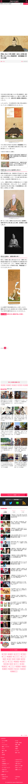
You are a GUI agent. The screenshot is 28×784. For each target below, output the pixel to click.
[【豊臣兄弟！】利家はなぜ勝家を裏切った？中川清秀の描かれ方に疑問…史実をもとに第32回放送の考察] (5, 558)
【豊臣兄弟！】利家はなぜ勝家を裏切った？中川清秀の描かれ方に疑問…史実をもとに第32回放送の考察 (19, 556)
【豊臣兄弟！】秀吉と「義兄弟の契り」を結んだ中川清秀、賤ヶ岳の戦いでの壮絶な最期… (19, 596)
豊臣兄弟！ (5, 666)
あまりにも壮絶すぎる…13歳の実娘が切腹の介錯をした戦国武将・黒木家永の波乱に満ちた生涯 (7, 418)
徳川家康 (6, 664)
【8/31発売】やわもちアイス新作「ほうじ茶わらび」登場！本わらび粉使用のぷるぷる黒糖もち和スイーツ (19, 589)
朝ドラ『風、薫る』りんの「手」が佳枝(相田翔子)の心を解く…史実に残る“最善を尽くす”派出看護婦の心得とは (19, 636)
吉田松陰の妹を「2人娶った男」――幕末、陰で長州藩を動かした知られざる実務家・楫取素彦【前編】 (19, 610)
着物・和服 (17, 744)
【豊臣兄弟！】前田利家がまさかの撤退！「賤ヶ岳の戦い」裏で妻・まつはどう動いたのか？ (19, 583)
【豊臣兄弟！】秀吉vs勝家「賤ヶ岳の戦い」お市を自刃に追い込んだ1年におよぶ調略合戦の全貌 (19, 516)
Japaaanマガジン (18, 759)
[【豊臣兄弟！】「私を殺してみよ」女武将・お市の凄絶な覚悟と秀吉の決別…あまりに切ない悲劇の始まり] (5, 578)
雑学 (5, 659)
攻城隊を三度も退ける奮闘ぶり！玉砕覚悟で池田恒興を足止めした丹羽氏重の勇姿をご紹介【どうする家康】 (20, 465)
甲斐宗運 (20, 385)
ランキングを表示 (13, 650)
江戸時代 (5, 654)
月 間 (23, 511)
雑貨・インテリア (5, 746)
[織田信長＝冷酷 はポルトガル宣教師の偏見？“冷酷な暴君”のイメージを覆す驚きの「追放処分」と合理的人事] (5, 618)
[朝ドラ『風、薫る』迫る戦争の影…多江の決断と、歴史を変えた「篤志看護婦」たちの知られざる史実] (5, 524)
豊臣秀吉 (19, 666)
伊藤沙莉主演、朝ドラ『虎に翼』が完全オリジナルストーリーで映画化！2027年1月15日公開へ (19, 542)
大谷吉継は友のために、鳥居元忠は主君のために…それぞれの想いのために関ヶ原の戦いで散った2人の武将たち (18, 164)
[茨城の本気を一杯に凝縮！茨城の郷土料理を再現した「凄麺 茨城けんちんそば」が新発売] (5, 645)
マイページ (4, 765)
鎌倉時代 (5, 669)
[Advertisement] (14, 20)
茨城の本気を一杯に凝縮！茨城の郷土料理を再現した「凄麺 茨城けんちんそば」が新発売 (19, 643)
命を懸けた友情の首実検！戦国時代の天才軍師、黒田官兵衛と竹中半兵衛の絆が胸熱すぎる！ (18, 156)
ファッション (4, 744)
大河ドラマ (17, 654)
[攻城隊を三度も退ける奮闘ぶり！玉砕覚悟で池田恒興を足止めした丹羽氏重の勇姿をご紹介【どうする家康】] (20, 458)
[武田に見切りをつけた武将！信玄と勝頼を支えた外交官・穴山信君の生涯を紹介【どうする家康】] (7, 395)
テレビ (5, 661)
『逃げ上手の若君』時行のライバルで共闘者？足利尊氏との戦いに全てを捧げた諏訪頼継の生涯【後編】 (19, 563)
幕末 (14, 659)
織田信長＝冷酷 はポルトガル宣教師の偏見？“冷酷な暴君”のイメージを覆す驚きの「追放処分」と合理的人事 (19, 616)
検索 (27, 1)
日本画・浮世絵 (18, 742)
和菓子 (16, 748)
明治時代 (23, 661)
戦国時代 (9, 385)
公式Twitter (10, 503)
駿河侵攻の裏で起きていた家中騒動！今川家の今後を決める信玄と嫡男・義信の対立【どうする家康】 (20, 449)
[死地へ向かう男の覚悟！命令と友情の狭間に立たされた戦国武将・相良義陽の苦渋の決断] (14, 44)
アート (3, 742)
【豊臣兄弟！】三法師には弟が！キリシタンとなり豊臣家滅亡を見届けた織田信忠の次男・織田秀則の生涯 (19, 529)
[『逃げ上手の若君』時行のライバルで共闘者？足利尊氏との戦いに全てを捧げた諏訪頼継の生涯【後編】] (5, 564)
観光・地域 (4, 750)
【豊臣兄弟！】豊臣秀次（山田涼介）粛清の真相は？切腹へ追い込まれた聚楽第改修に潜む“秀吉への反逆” (19, 569)
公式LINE (17, 503)
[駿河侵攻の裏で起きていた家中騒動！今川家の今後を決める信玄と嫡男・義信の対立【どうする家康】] (20, 442)
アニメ (4, 656)
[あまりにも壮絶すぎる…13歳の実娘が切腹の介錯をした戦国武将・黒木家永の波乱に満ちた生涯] (7, 411)
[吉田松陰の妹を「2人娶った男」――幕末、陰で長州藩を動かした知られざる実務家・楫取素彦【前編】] (5, 611)
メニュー (1, 1)
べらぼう (11, 661)
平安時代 (24, 654)
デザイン (17, 664)
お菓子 (9, 659)
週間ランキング (18, 769)
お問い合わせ (18, 763)
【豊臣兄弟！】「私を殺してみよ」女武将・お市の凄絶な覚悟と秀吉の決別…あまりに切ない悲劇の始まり (19, 576)
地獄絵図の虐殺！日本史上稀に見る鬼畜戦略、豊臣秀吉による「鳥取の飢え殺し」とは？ (7, 449)
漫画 (19, 659)
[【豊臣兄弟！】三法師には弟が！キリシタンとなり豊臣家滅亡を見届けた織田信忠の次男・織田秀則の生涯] (5, 531)
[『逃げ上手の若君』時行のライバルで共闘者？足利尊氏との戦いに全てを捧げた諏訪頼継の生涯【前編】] (5, 537)
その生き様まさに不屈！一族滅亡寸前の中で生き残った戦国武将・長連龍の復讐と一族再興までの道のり (20, 418)
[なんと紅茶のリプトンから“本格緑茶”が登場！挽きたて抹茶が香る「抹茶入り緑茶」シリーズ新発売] (5, 605)
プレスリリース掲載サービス (13, 495)
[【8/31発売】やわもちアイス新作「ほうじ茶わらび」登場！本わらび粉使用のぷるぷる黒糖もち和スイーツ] (5, 591)
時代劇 (23, 659)
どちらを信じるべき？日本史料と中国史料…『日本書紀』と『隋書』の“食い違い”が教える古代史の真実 (19, 623)
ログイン (21, 3)
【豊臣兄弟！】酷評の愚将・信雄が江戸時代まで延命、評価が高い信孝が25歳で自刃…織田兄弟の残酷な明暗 (19, 549)
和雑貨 (16, 746)
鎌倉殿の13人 (14, 671)
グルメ (3, 748)
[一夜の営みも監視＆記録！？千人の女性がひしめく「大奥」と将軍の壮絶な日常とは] (5, 631)
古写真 (3, 754)
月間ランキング (5, 771)
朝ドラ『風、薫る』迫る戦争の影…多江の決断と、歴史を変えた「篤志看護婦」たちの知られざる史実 (19, 522)
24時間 (5, 511)
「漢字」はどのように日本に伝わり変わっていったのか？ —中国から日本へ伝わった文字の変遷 (7, 434)
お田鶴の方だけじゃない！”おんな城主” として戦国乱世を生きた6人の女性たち (20, 401)
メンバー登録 (26, 3)
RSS (24, 503)
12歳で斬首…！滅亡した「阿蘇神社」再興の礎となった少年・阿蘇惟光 (20, 433)
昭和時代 (11, 669)
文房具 (22, 664)
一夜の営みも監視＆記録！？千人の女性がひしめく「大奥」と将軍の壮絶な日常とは (19, 630)
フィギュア (12, 666)
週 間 (14, 511)
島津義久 (4, 385)
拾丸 (22, 61)
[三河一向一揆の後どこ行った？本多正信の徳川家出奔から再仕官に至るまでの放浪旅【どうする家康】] (7, 458)
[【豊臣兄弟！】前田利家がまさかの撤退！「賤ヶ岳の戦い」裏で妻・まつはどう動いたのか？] (5, 584)
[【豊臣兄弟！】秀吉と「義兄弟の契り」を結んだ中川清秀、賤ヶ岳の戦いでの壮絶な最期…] (5, 598)
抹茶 (12, 664)
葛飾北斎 (23, 669)
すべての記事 (4, 740)
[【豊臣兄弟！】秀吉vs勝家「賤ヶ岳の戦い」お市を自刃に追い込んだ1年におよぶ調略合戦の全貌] (5, 517)
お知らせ (4, 761)
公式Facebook (4, 503)
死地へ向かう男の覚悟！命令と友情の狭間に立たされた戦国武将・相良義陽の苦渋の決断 (14, 56)
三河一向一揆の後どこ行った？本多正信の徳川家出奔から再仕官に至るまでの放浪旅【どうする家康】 (7, 465)
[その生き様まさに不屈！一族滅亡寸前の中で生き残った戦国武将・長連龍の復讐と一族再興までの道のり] (20, 411)
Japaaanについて (18, 761)
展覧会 (24, 666)
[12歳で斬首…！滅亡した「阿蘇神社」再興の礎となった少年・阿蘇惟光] (20, 426)
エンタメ (17, 750)
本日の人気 (4, 769)
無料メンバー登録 (18, 765)
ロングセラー (17, 656)
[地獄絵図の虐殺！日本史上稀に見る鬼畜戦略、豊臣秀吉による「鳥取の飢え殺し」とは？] (7, 442)
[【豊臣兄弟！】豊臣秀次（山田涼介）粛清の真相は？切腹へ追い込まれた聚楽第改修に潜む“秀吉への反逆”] (5, 571)
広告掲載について (5, 763)
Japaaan (14, 1)
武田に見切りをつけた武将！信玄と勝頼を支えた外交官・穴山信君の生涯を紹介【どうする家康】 (7, 402)
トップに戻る (24, 735)
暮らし (3, 752)
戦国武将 (15, 385)
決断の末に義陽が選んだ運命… (12, 314)
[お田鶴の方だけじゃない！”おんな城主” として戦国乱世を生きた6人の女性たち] (20, 395)
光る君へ (17, 669)
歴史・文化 (3, 61)
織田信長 (17, 661)
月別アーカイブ (18, 767)
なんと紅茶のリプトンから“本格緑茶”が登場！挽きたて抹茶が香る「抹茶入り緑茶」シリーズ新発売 (19, 603)
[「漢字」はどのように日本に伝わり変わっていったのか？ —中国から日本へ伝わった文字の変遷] (7, 426)
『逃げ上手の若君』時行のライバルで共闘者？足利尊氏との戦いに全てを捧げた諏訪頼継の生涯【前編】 (19, 536)
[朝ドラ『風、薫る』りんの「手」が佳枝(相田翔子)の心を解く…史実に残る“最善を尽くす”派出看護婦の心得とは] (5, 638)
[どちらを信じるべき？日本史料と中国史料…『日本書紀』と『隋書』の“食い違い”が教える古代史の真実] (5, 625)
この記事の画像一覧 (15, 382)
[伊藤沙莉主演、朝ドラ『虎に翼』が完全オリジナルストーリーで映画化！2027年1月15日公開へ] (5, 544)
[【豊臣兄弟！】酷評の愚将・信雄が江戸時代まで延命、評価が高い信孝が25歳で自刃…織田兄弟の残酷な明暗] (5, 551)
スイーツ (24, 656)
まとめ (16, 740)
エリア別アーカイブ (6, 767)
